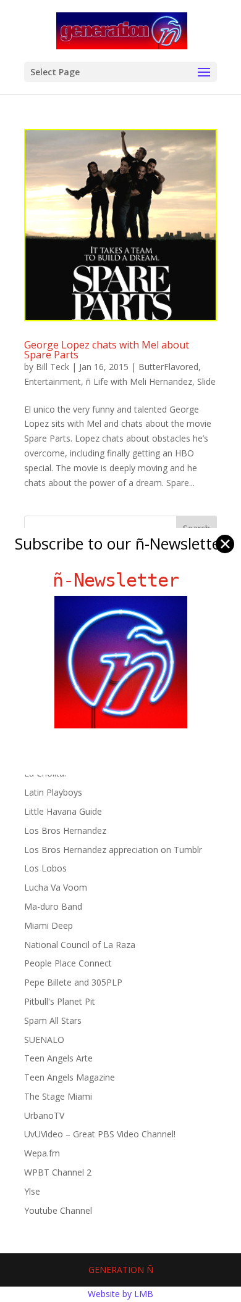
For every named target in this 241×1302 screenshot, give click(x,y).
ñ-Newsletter (121, 580)
